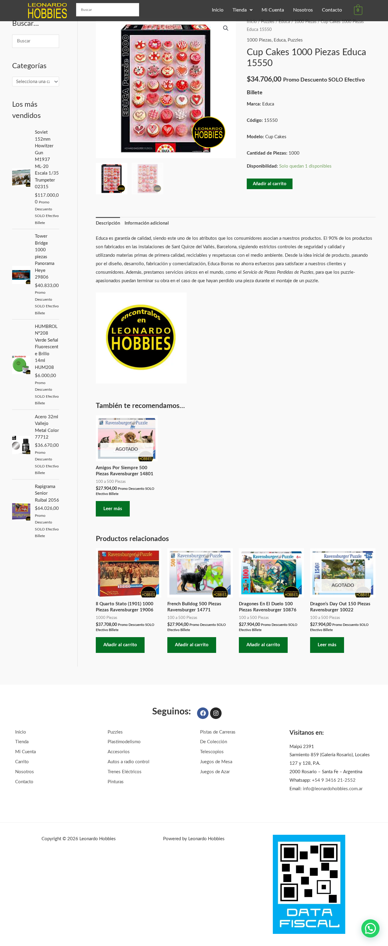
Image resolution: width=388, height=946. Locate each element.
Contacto (332, 10)
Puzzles (267, 22)
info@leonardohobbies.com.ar (333, 789)
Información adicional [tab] (147, 223)
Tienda (239, 10)
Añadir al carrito (269, 184)
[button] (242, 10)
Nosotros (303, 10)
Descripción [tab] (108, 223)
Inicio (217, 10)
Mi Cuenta (273, 10)
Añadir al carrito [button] (120, 645)
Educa (284, 22)
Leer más (112, 508)
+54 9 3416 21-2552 (334, 780)
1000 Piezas (305, 22)
